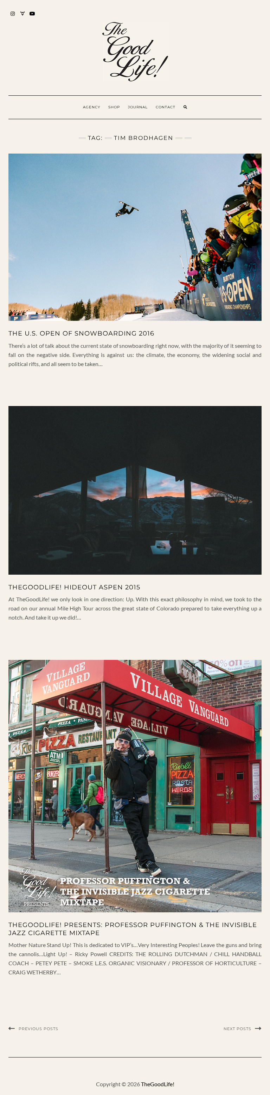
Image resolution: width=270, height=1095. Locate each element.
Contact (165, 107)
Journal (138, 107)
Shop (114, 107)
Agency (91, 107)
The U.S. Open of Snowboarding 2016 (81, 333)
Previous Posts (38, 1028)
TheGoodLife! (157, 1084)
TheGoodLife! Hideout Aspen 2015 (74, 587)
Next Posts (237, 1028)
